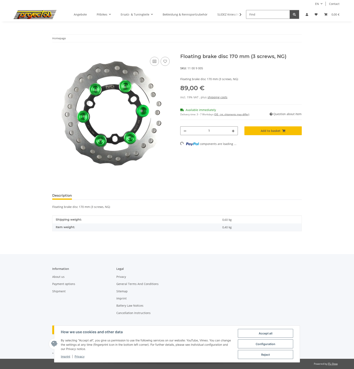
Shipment (59, 291)
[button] (306, 14)
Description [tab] (62, 195)
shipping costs (217, 97)
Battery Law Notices (129, 305)
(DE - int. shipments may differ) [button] (231, 114)
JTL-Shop (333, 364)
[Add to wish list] (165, 61)
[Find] (294, 14)
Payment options (63, 284)
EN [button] (317, 4)
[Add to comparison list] (154, 61)
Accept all (265, 333)
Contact (334, 4)
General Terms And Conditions (137, 284)
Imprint (65, 356)
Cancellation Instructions (133, 313)
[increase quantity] (233, 131)
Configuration (265, 344)
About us (58, 277)
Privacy (80, 356)
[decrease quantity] (184, 131)
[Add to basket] (55, 51)
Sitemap (122, 291)
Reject (265, 354)
